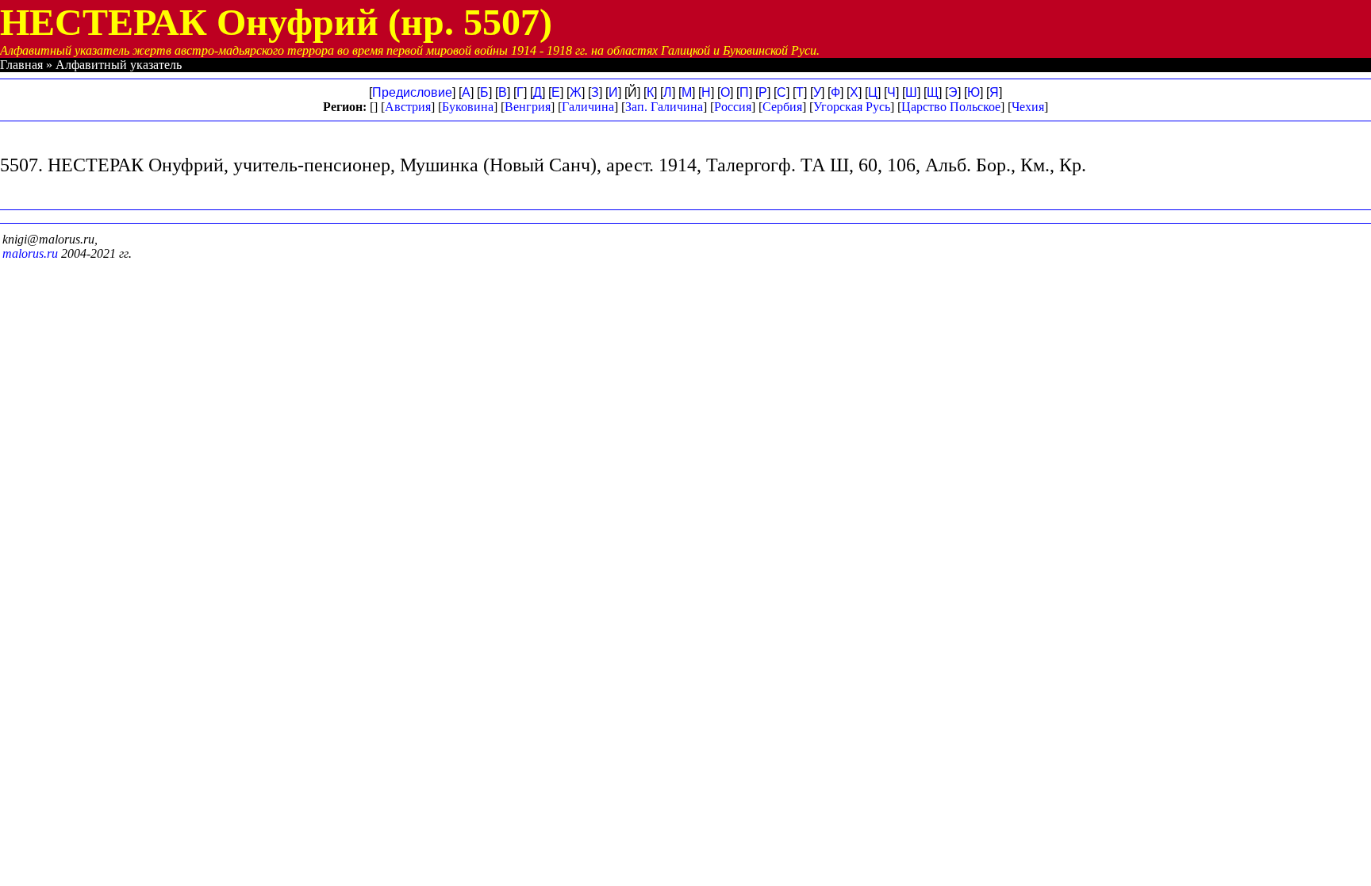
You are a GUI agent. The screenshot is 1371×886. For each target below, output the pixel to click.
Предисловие (412, 92)
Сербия (782, 106)
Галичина (588, 106)
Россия (732, 106)
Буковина (467, 106)
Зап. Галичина (664, 106)
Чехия (1028, 106)
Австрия (408, 106)
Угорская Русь (851, 106)
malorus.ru (30, 253)
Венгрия (528, 106)
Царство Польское (950, 106)
